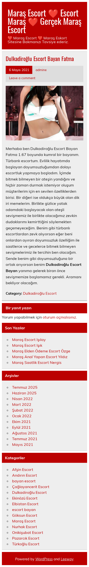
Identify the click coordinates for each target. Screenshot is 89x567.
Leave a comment (22, 78)
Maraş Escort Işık (27, 345)
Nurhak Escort (24, 526)
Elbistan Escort (25, 503)
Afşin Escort (22, 469)
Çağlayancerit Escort (30, 486)
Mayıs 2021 (22, 444)
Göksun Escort (24, 515)
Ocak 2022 (22, 415)
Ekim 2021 (21, 421)
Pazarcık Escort (25, 538)
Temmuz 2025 (24, 387)
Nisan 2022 (22, 398)
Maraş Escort (24, 521)
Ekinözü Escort (24, 498)
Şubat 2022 (22, 410)
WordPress (44, 559)
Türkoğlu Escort (25, 543)
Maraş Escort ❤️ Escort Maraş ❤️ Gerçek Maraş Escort (44, 21)
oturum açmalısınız (59, 317)
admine (41, 70)
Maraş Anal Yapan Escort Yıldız (39, 356)
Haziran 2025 (24, 393)
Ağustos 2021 (24, 433)
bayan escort (24, 481)
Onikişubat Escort (27, 532)
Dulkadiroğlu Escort (39, 293)
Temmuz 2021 (24, 438)
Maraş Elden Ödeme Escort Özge (41, 351)
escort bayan (24, 509)
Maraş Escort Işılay (29, 339)
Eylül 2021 (21, 427)
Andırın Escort (24, 475)
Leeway (67, 559)
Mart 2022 (21, 404)
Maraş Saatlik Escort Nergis (36, 362)
